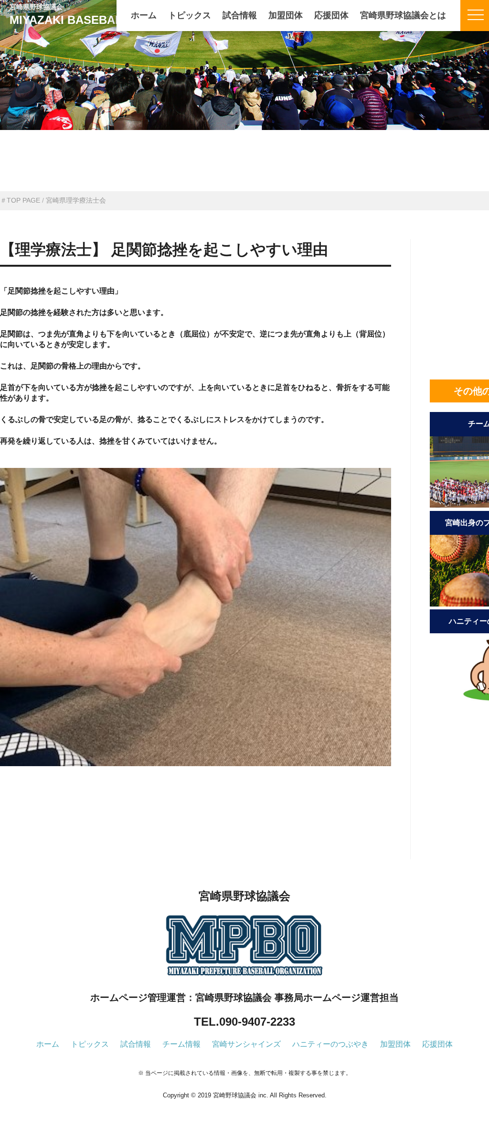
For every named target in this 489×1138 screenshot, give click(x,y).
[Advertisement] (195, 828)
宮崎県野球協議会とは (403, 15)
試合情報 (240, 15)
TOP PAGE (23, 200)
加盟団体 (285, 15)
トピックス (189, 15)
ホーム (144, 15)
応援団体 (331, 15)
